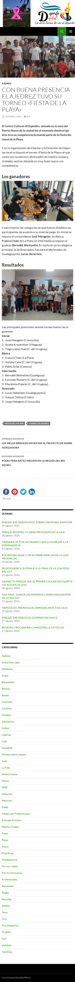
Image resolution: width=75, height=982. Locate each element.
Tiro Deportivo (10, 925)
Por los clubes (10, 866)
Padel (5, 807)
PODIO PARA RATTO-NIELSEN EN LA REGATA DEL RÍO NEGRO (33, 461)
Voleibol (6, 945)
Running (6, 899)
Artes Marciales (11, 662)
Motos (5, 780)
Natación (7, 793)
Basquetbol (8, 682)
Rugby (5, 892)
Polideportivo (9, 859)
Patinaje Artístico (12, 820)
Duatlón (6, 715)
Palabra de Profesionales (16, 813)
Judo (4, 761)
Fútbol (5, 728)
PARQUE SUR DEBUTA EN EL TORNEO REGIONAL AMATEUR (37, 522)
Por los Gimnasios (12, 872)
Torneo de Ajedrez (39, 423)
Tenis (5, 912)
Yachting (7, 951)
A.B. (28, 116)
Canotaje (7, 701)
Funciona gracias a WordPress (16, 977)
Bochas (6, 688)
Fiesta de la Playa (14, 423)
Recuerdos (8, 886)
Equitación (8, 721)
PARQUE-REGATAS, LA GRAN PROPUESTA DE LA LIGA (33, 532)
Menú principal (70, 31)
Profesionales (9, 879)
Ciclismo (7, 708)
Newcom (7, 800)
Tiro (4, 918)
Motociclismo (9, 774)
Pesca (5, 846)
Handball (7, 747)
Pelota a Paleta (10, 826)
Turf (4, 938)
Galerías (6, 734)
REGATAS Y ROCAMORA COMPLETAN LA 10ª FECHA (33, 627)
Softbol (6, 905)
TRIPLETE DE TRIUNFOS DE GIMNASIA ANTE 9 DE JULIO (35, 607)
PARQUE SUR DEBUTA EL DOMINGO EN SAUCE (29, 617)
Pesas (5, 833)
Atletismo (7, 669)
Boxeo (5, 695)
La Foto (6, 767)
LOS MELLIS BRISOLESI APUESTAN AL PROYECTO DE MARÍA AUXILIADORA (37, 443)
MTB (4, 787)
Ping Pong (7, 853)
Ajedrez (6, 83)
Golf (4, 741)
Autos (5, 675)
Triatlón (6, 932)
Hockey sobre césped (14, 754)
